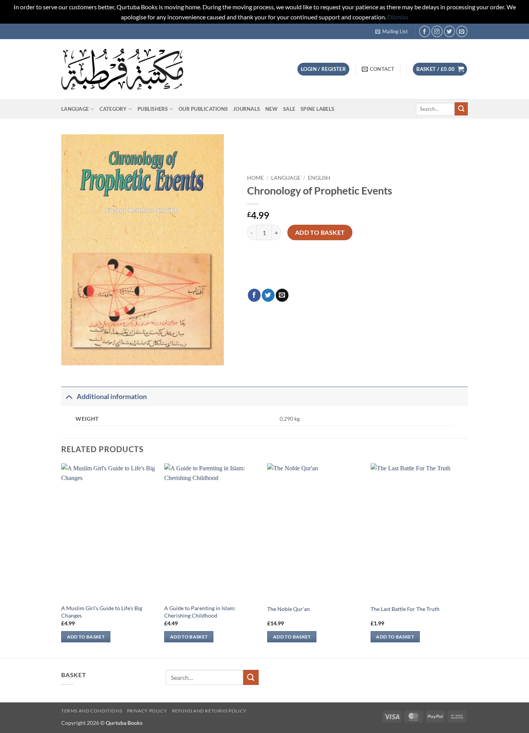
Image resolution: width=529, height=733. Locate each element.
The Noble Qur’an (288, 609)
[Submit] (461, 108)
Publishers (152, 109)
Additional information (112, 396)
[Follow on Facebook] (424, 31)
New (271, 109)
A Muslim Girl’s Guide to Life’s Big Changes (101, 612)
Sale (289, 109)
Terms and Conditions (91, 711)
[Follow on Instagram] (437, 31)
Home (255, 178)
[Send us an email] (461, 31)
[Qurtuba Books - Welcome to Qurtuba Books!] (122, 69)
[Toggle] (68, 396)
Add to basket (320, 232)
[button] (391, 31)
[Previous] (61, 560)
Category (113, 109)
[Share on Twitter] (268, 295)
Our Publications (203, 109)
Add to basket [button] (86, 636)
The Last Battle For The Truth (405, 609)
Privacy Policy (147, 711)
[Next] (465, 560)
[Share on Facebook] (254, 295)
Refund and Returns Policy (209, 711)
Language (75, 109)
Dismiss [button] (397, 17)
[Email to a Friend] (282, 295)
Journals (246, 109)
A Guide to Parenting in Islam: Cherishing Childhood (200, 612)
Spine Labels (317, 109)
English (319, 178)
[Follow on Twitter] (449, 31)
